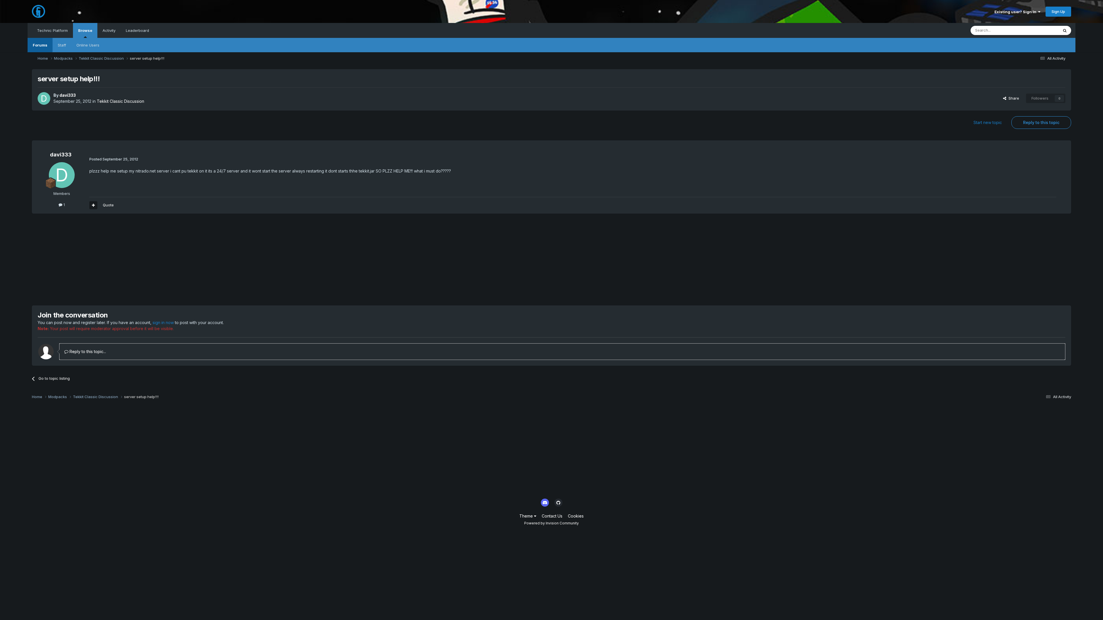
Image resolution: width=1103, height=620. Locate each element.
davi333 (67, 95)
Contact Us (552, 516)
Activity (109, 30)
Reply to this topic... (87, 351)
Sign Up (1058, 11)
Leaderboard (137, 30)
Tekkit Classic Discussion (120, 101)
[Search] (1064, 30)
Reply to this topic (1041, 122)
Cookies (576, 516)
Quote (108, 205)
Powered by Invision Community (551, 523)
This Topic (1042, 30)
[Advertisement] (136, 259)
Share (1012, 98)
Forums (40, 45)
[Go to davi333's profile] (44, 98)
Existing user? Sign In (1016, 11)
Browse (85, 30)
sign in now (163, 322)
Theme (526, 516)
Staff (62, 45)
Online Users (87, 45)
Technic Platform (52, 30)
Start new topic (987, 122)
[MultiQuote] (93, 205)
